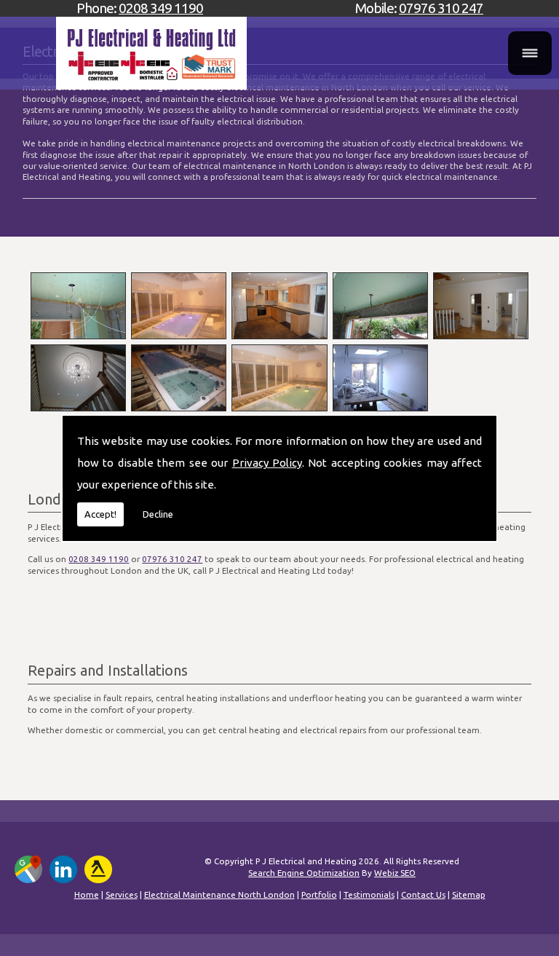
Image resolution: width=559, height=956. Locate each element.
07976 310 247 (441, 8)
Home (86, 894)
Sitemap (468, 894)
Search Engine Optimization (304, 872)
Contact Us (423, 894)
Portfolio (319, 894)
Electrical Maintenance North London (219, 894)
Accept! (100, 514)
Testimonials (369, 894)
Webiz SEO (395, 872)
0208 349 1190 (161, 8)
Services (122, 894)
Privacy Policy (267, 463)
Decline (158, 514)
